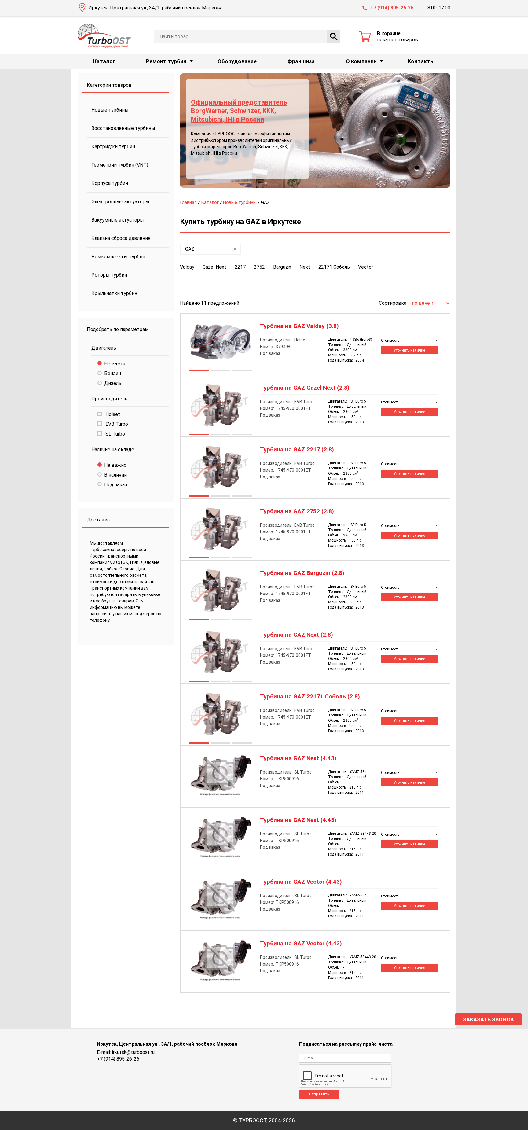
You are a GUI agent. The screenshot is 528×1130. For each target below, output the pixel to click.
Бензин (112, 373)
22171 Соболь (334, 267)
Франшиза (301, 61)
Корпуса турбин (109, 183)
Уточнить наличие (409, 350)
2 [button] (220, 371)
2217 (240, 267)
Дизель (112, 383)
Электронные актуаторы (120, 201)
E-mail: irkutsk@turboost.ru (126, 1052)
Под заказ (115, 485)
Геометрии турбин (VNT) (119, 165)
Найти (333, 36)
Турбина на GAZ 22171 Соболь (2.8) (310, 696)
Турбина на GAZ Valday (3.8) (299, 326)
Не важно (115, 363)
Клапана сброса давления (120, 238)
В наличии (115, 475)
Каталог (104, 61)
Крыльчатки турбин (114, 293)
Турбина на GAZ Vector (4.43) (301, 881)
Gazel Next (214, 267)
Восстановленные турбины (123, 128)
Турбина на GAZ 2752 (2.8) (297, 511)
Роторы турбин (109, 275)
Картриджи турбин (113, 146)
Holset (112, 414)
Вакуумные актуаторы (117, 220)
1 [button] (198, 371)
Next (304, 267)
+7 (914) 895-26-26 (391, 8)
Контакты (421, 61)
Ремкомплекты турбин (118, 256)
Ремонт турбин (166, 61)
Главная (188, 202)
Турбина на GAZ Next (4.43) (298, 758)
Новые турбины (110, 110)
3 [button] (242, 371)
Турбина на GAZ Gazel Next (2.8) (305, 388)
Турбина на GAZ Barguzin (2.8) (302, 573)
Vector (365, 267)
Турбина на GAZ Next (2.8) (296, 634)
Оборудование (237, 61)
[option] (315, 130)
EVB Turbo (116, 424)
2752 (259, 267)
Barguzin (282, 267)
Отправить (319, 1094)
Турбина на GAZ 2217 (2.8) (297, 449)
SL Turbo (114, 434)
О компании (361, 61)
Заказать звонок (488, 1019)
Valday (187, 267)
